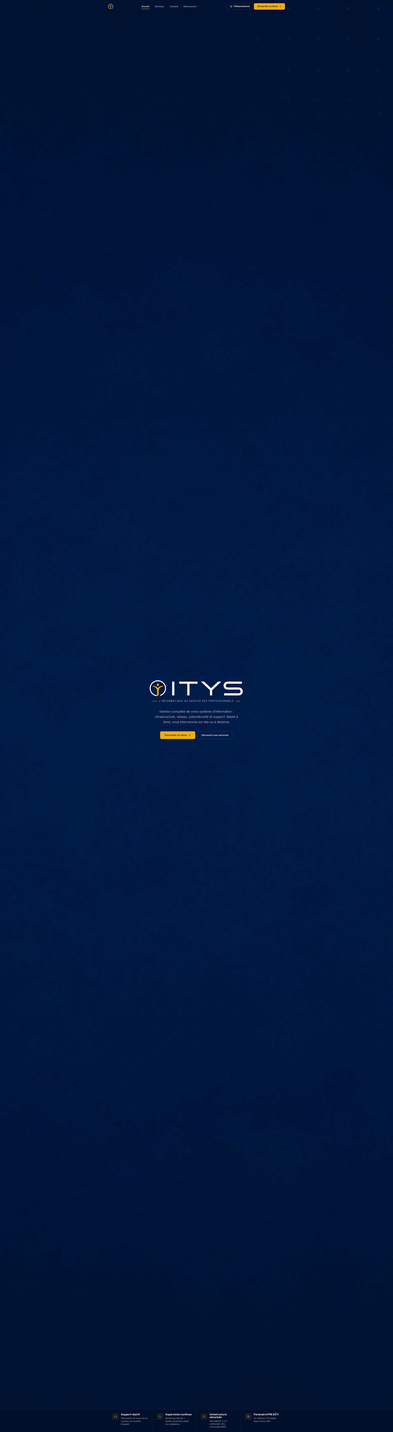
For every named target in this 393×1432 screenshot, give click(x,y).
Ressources (190, 6)
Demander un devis (267, 6)
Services (159, 6)
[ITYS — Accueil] (110, 6)
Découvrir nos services (215, 735)
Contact (174, 6)
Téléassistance (241, 6)
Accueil (145, 6)
